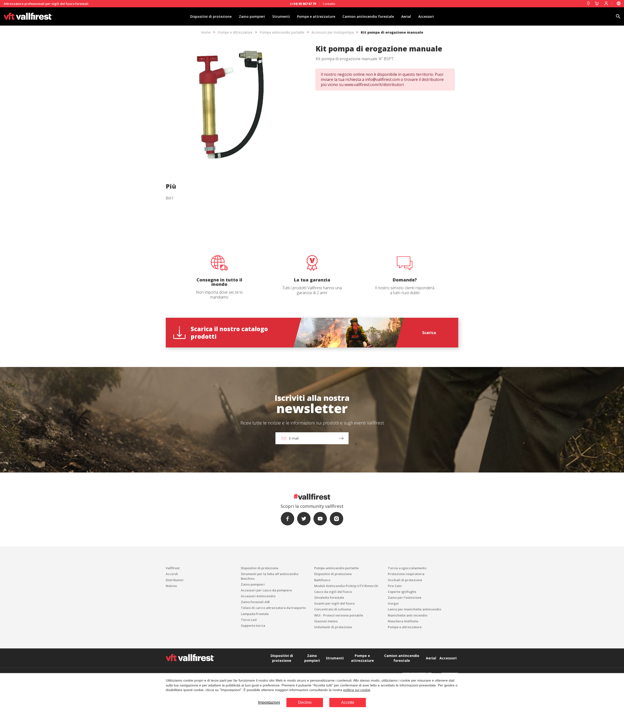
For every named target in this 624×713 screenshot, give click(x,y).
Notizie (171, 586)
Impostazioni (269, 702)
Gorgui (393, 603)
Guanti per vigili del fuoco (334, 603)
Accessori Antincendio (258, 596)
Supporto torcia (253, 625)
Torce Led (249, 619)
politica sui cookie (356, 690)
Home (206, 32)
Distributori (175, 580)
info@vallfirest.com (382, 79)
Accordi (172, 574)
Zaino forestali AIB (255, 602)
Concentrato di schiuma (332, 609)
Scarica (429, 332)
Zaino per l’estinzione (404, 597)
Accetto (347, 702)
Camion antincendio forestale (368, 16)
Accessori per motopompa (333, 32)
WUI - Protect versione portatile (338, 615)
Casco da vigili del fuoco (333, 591)
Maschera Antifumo (403, 621)
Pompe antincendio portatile (336, 568)
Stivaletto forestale (329, 597)
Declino (305, 702)
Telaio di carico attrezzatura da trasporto (273, 608)
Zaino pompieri (252, 16)
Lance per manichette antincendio (414, 609)
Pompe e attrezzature (316, 16)
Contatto (329, 3)
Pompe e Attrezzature (235, 32)
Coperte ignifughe (402, 591)
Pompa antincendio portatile (282, 32)
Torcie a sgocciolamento (407, 568)
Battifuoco (322, 580)
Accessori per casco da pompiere (266, 590)
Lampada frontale (255, 614)
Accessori (426, 16)
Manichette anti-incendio (407, 615)
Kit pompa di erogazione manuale (392, 32)
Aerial (406, 16)
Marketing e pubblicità (265, 211)
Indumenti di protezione (333, 627)
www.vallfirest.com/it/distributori (374, 84)
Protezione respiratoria (406, 574)
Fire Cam (394, 586)
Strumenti (281, 16)
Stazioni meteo (326, 621)
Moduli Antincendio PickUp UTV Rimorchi (346, 586)
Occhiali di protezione (405, 580)
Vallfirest (173, 568)
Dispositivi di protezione (211, 16)
